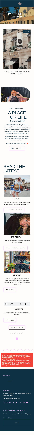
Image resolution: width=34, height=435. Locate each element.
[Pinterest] (23, 402)
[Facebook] (10, 402)
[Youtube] (27, 402)
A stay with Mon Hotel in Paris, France (17, 73)
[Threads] (7, 402)
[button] (20, 4)
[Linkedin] (20, 402)
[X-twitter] (13, 402)
